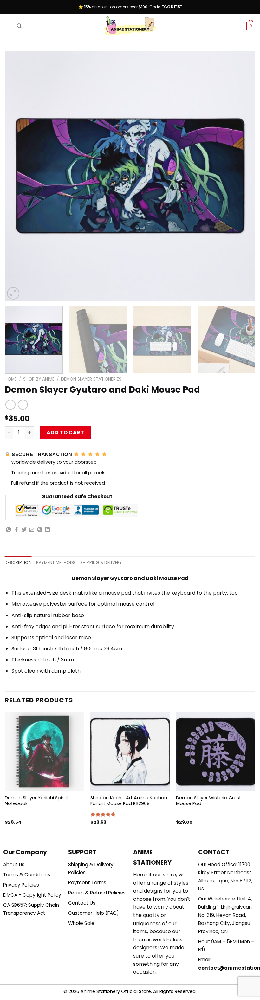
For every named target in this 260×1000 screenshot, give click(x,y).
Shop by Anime (39, 379)
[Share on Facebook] (16, 530)
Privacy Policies (21, 884)
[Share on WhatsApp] (8, 530)
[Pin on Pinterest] (39, 530)
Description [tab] (18, 562)
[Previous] (17, 176)
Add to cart (65, 432)
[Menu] (8, 26)
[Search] (19, 26)
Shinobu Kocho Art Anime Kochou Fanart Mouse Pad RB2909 (128, 801)
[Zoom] (13, 293)
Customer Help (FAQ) (93, 913)
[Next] (242, 176)
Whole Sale (81, 923)
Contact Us (81, 903)
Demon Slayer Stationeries (91, 379)
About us (13, 864)
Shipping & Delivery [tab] (101, 562)
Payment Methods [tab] (56, 562)
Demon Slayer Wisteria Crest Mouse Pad (208, 801)
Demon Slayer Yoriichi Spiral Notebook (36, 801)
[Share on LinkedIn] (47, 530)
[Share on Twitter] (24, 530)
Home (11, 379)
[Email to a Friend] (31, 530)
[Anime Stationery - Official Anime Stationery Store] (130, 26)
